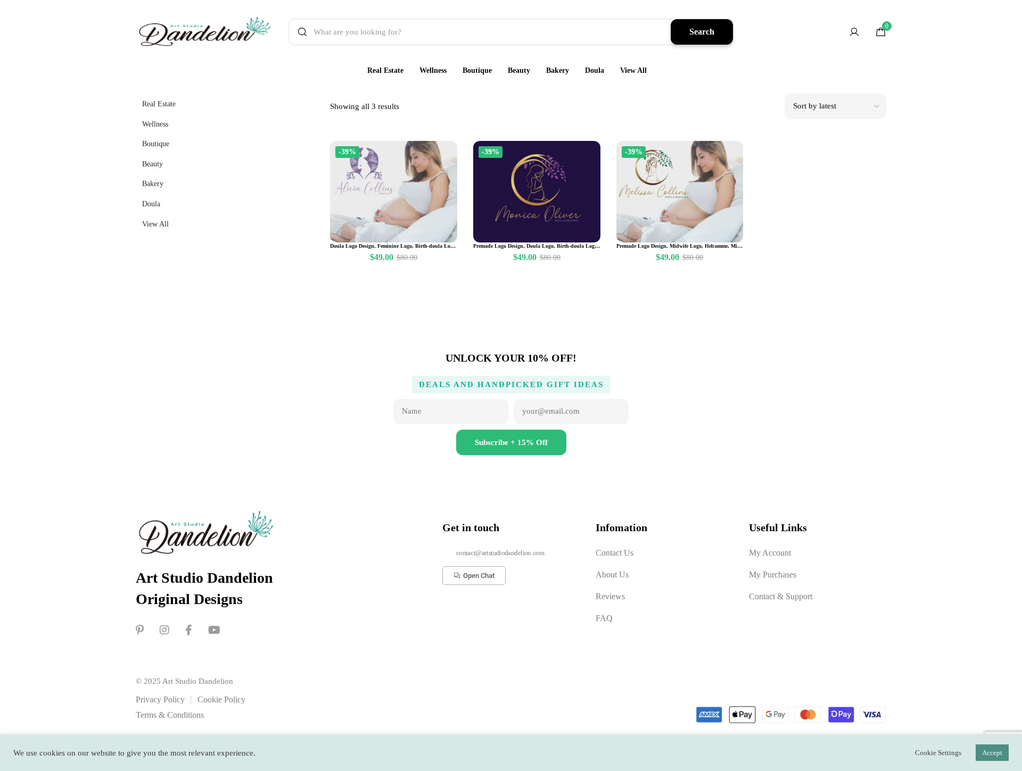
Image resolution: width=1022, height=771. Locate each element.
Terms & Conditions (170, 714)
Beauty (519, 70)
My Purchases (772, 574)
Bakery (557, 70)
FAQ (604, 618)
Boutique (477, 70)
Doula (594, 70)
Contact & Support (780, 596)
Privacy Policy (160, 699)
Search (701, 31)
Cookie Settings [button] (938, 753)
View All (633, 70)
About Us (612, 574)
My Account (770, 552)
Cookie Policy (221, 699)
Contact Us (614, 552)
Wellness (433, 70)
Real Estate (385, 70)
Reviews (610, 596)
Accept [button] (992, 753)
